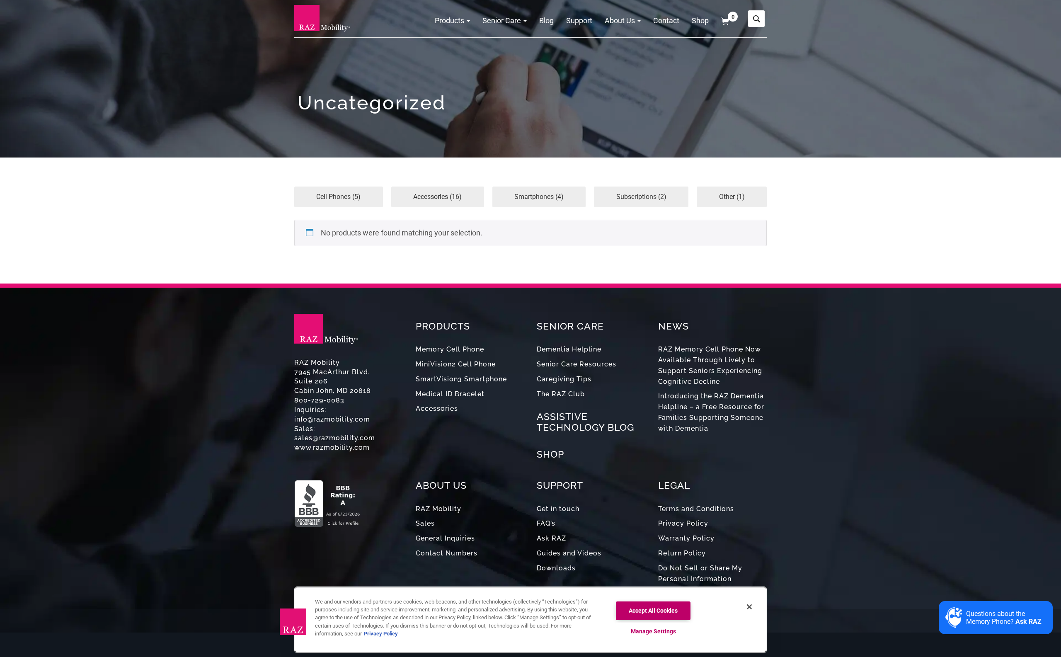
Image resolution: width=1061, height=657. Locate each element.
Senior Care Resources (576, 364)
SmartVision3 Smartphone (461, 379)
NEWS (673, 326)
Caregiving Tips (564, 379)
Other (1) (732, 197)
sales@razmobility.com (334, 438)
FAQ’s (546, 523)
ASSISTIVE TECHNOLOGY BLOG (585, 421)
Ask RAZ (551, 538)
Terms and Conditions (696, 509)
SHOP (550, 454)
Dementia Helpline (569, 349)
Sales (425, 523)
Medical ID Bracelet (450, 394)
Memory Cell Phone (450, 349)
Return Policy (682, 553)
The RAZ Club (561, 394)
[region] (530, 620)
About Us (621, 20)
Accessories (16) (437, 197)
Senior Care (502, 20)
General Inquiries (445, 538)
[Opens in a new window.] (348, 499)
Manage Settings (653, 631)
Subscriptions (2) (641, 197)
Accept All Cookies (653, 610)
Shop (700, 20)
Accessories (437, 408)
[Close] (749, 607)
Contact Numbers (446, 553)
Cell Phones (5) (338, 197)
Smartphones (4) (539, 197)
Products (450, 20)
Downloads (556, 568)
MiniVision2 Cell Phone (456, 364)
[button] (293, 622)
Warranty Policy (686, 538)
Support (579, 20)
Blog (546, 20)
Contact (666, 20)
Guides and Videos (569, 553)
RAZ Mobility (438, 509)
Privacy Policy (683, 523)
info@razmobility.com (332, 419)
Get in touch (558, 509)
